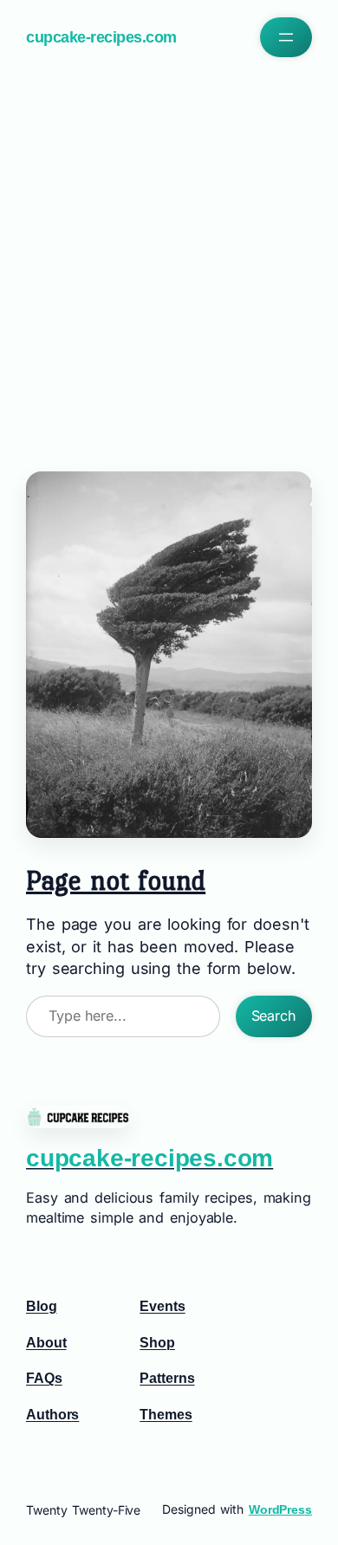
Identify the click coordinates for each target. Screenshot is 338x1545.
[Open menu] (286, 37)
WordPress (280, 1509)
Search (273, 1015)
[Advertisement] (169, 260)
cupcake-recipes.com (101, 37)
